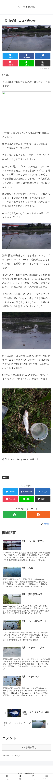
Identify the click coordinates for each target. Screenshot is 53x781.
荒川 (6, 478)
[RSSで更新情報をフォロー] (38, 514)
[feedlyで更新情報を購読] (14, 514)
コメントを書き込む (26, 747)
